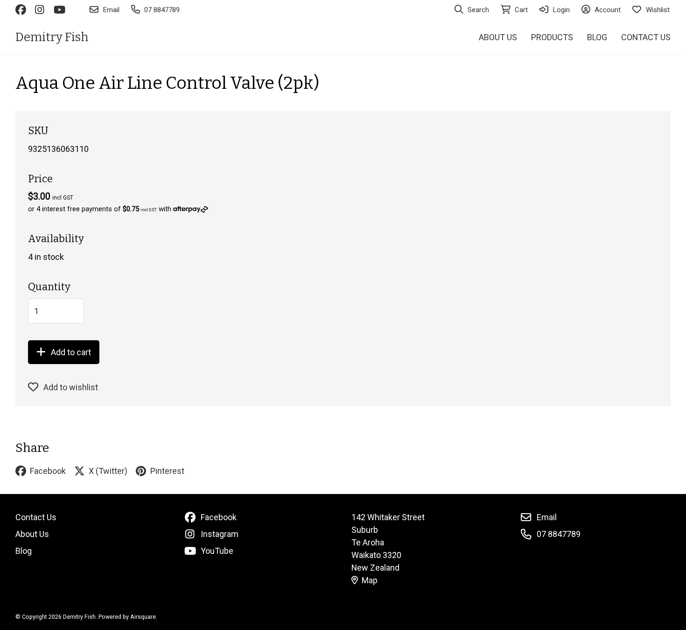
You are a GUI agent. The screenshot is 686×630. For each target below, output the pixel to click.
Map (370, 580)
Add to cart (71, 352)
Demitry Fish (52, 37)
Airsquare (143, 616)
